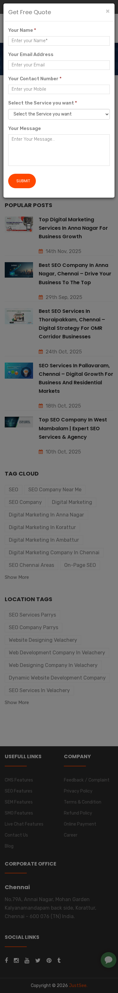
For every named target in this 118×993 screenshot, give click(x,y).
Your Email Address (30, 54)
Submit (23, 180)
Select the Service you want (42, 103)
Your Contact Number (35, 79)
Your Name (22, 30)
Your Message (24, 128)
